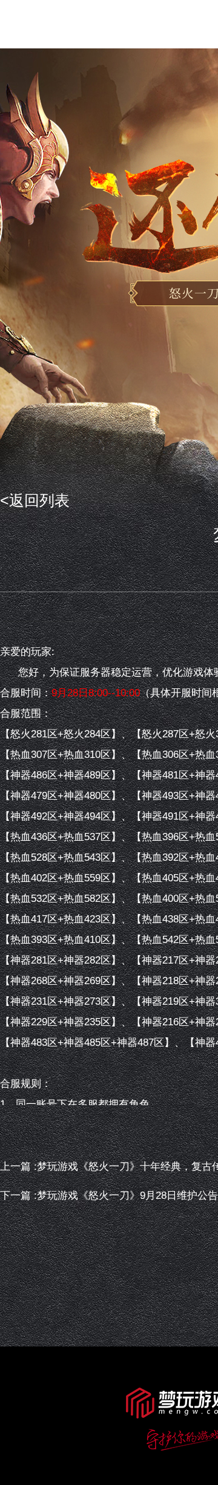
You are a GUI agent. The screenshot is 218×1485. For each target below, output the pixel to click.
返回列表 (39, 500)
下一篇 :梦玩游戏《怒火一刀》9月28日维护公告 (109, 1195)
